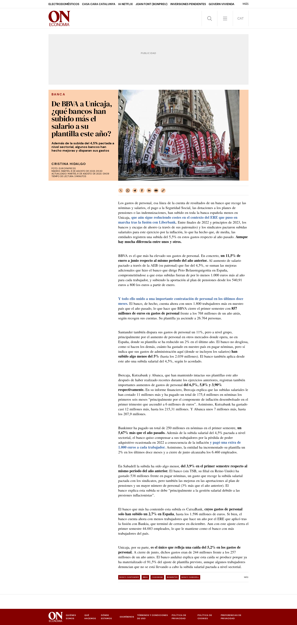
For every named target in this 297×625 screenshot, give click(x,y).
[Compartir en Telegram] (134, 190)
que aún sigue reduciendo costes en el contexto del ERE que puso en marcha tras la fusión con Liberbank (177, 220)
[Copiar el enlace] (163, 190)
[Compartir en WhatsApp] (127, 190)
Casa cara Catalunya (98, 4)
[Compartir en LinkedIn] (149, 190)
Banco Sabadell (190, 577)
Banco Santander (129, 577)
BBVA (145, 577)
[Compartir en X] (120, 190)
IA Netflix (125, 4)
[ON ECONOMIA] (59, 18)
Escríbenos (127, 616)
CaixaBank (157, 577)
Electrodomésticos (63, 4)
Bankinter (172, 577)
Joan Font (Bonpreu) (151, 4)
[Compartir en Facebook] (141, 190)
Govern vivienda (221, 4)
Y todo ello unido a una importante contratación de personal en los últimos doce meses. (180, 301)
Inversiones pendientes (188, 4)
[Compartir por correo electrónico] (156, 190)
